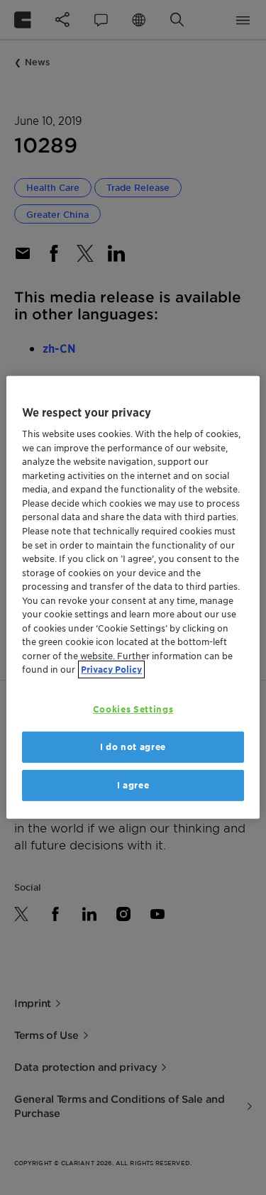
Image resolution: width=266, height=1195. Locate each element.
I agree (133, 785)
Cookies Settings (133, 709)
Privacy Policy (111, 669)
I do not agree (133, 747)
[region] (132, 597)
